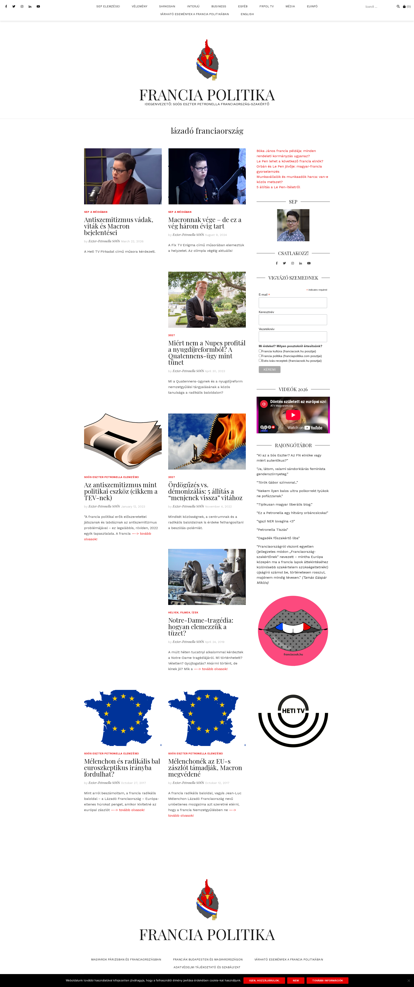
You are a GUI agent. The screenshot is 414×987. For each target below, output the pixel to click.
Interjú (193, 6)
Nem (296, 980)
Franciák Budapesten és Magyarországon (208, 959)
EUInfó (312, 6)
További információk (327, 980)
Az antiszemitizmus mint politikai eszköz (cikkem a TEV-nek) (121, 491)
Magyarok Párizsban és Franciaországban (126, 959)
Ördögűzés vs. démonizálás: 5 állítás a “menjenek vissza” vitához (205, 491)
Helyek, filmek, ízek (183, 612)
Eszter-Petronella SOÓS (104, 241)
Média (290, 6)
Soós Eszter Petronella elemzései (111, 477)
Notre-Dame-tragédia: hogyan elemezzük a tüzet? (200, 626)
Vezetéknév (266, 329)
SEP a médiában (95, 211)
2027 (171, 335)
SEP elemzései (108, 6)
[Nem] (408, 980)
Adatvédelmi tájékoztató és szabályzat (207, 967)
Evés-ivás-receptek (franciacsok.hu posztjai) (292, 360)
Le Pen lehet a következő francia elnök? (290, 161)
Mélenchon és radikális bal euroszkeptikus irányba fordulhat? (122, 767)
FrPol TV (266, 6)
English (247, 14)
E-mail (264, 295)
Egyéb (243, 6)
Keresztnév (266, 312)
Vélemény (139, 6)
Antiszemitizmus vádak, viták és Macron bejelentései (118, 226)
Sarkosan (167, 6)
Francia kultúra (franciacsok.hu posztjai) (289, 351)
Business (218, 6)
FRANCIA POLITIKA (207, 94)
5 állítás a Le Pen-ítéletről (278, 187)
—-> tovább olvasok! (210, 669)
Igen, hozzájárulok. (264, 980)
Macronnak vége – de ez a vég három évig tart (205, 222)
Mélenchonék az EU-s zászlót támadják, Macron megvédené (205, 767)
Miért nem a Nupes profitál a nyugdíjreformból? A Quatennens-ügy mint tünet (207, 352)
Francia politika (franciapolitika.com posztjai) (292, 356)
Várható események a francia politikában (194, 14)
